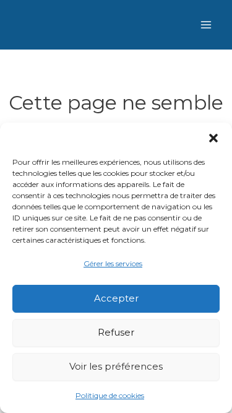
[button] (213, 138)
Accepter (116, 298)
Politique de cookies (109, 395)
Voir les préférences (116, 366)
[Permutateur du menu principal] (206, 24)
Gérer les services (113, 263)
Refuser (116, 332)
